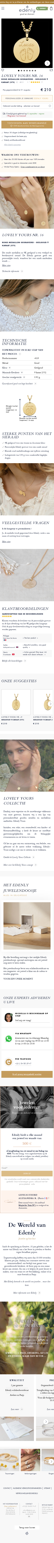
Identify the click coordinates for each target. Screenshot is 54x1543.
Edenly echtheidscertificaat (14, 140)
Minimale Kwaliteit (11, 372)
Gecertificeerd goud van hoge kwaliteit (17, 383)
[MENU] (3, 8)
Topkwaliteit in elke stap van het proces (22, 351)
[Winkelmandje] (51, 8)
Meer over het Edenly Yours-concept (18, 865)
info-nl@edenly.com (29, 1510)
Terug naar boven (27, 1527)
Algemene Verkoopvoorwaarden (27, 1488)
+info (33, 1184)
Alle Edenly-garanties (12, 144)
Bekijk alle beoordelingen (12, 661)
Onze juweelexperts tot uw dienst (33, 167)
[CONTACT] (46, 8)
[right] (47, 63)
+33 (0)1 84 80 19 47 (29, 1506)
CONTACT (7, 1488)
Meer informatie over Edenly (25, 1293)
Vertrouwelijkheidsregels (27, 1493)
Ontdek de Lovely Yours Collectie (17, 857)
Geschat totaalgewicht (12, 377)
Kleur (5, 367)
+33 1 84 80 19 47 (23, 1063)
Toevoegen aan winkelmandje (27, 124)
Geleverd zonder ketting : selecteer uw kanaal (21, 106)
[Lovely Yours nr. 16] (27, 43)
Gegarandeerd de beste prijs (15, 136)
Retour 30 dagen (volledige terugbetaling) (20, 132)
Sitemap (47, 1488)
